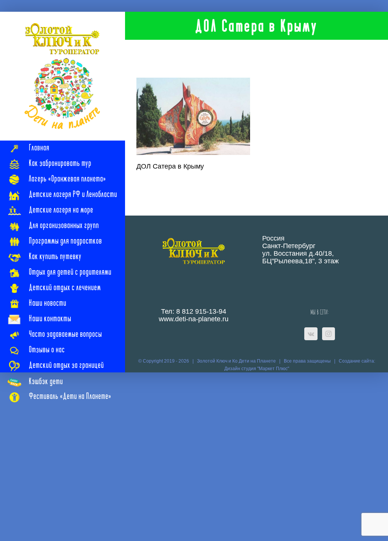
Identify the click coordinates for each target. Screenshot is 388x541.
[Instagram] (328, 333)
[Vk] (311, 333)
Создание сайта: (357, 361)
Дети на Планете (257, 361)
